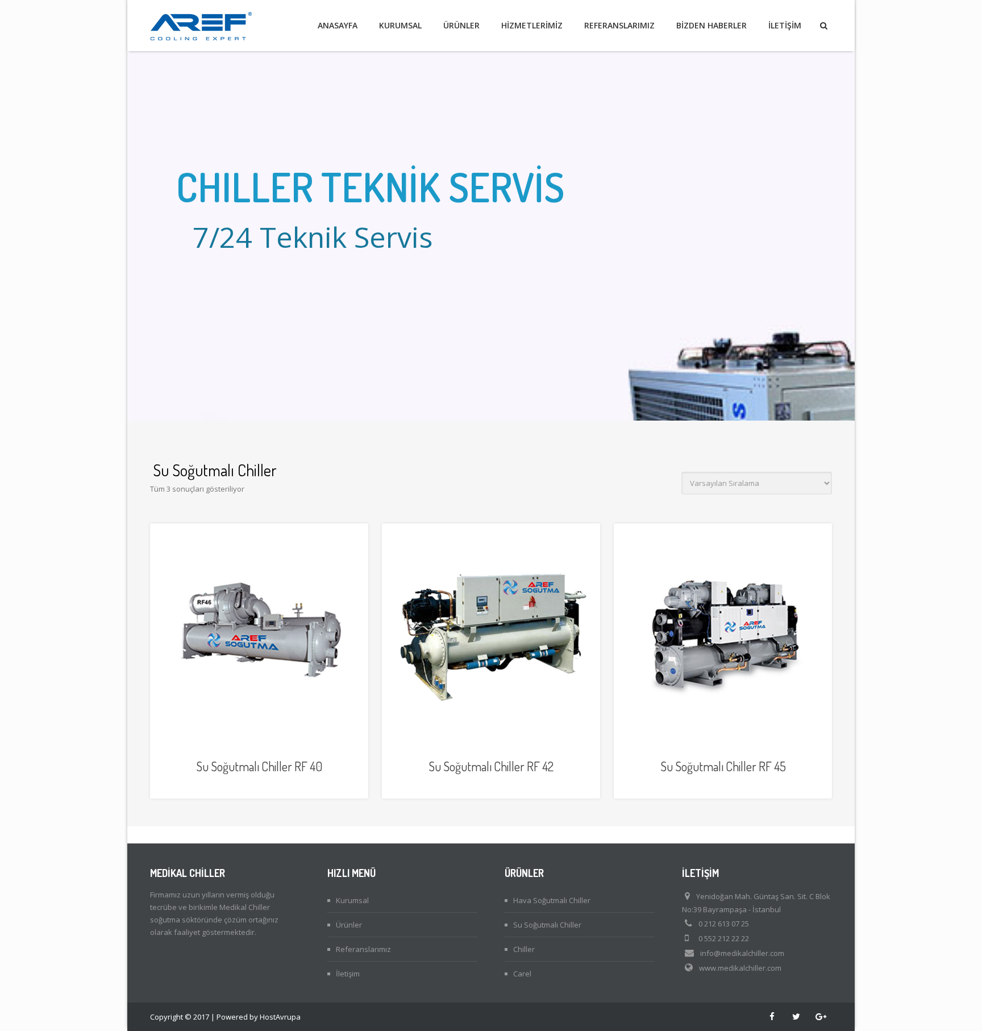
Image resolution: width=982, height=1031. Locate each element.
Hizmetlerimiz (532, 25)
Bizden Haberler (711, 25)
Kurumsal (400, 25)
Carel (522, 973)
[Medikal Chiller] (201, 25)
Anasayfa (337, 25)
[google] (820, 1017)
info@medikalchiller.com (742, 953)
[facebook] (771, 1017)
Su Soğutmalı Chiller (547, 925)
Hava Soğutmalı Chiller (551, 900)
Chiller (524, 949)
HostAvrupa (280, 1017)
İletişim (784, 25)
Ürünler (461, 25)
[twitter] (796, 1017)
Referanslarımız (619, 25)
